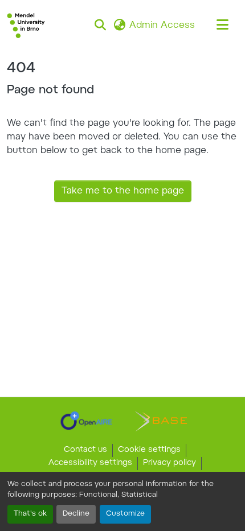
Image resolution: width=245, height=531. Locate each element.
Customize (125, 514)
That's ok (30, 514)
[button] (26, 25)
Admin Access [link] (162, 25)
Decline (76, 514)
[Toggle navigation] (222, 25)
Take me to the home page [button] (123, 191)
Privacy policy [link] (169, 463)
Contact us (85, 450)
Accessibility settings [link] (90, 463)
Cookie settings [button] (149, 450)
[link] (86, 420)
